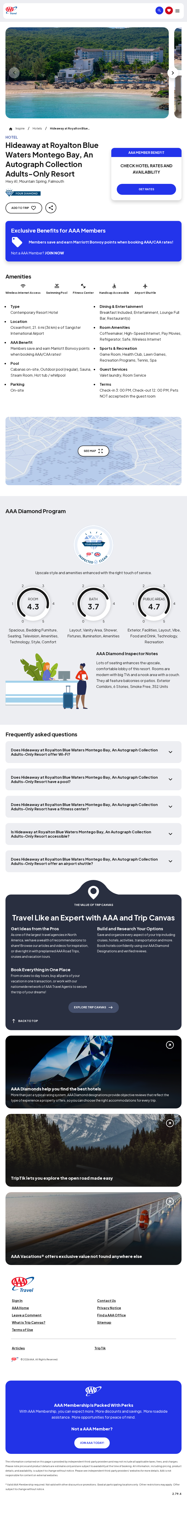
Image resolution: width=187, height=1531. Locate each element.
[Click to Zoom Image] (87, 72)
